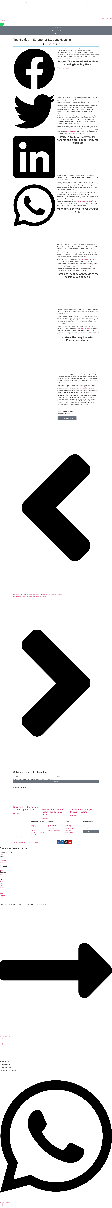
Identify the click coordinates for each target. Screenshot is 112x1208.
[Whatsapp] (2, 24)
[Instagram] (66, 842)
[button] (34, 69)
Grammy (72, 130)
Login (3, 20)
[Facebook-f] (59, 842)
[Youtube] (70, 842)
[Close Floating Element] (1, 1044)
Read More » (17, 813)
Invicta (89, 201)
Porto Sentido (81, 201)
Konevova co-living (71, 131)
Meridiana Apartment (84, 328)
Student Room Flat (82, 259)
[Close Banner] (1, 1038)
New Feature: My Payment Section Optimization (26, 808)
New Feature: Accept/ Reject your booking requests (53, 812)
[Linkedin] (62, 842)
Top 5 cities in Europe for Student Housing (82, 810)
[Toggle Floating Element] (1, 1204)
